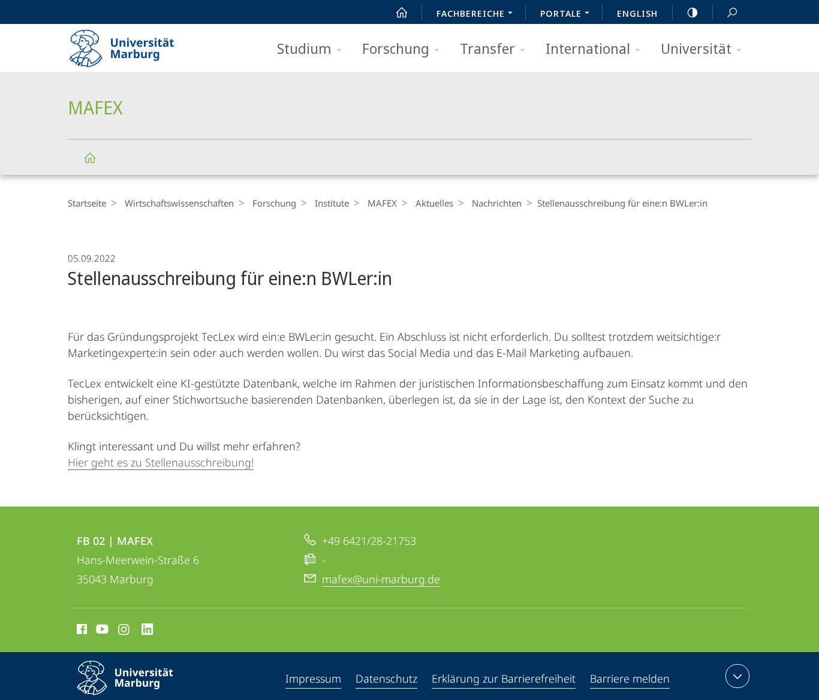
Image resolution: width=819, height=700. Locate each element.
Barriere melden (630, 678)
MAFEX (89, 157)
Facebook (80, 631)
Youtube (101, 631)
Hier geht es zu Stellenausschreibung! (161, 462)
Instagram (124, 631)
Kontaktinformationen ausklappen (737, 676)
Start (401, 12)
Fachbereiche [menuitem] (470, 13)
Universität (696, 48)
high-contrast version (692, 12)
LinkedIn (147, 631)
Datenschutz (386, 678)
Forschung (395, 48)
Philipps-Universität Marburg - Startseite (143, 44)
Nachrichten (497, 203)
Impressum (313, 678)
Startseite (87, 203)
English (637, 13)
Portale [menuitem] (561, 13)
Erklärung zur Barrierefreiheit (504, 678)
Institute (332, 203)
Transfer (487, 48)
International (588, 48)
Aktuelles (434, 203)
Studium (304, 48)
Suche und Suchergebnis (732, 12)
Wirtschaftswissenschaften (179, 203)
